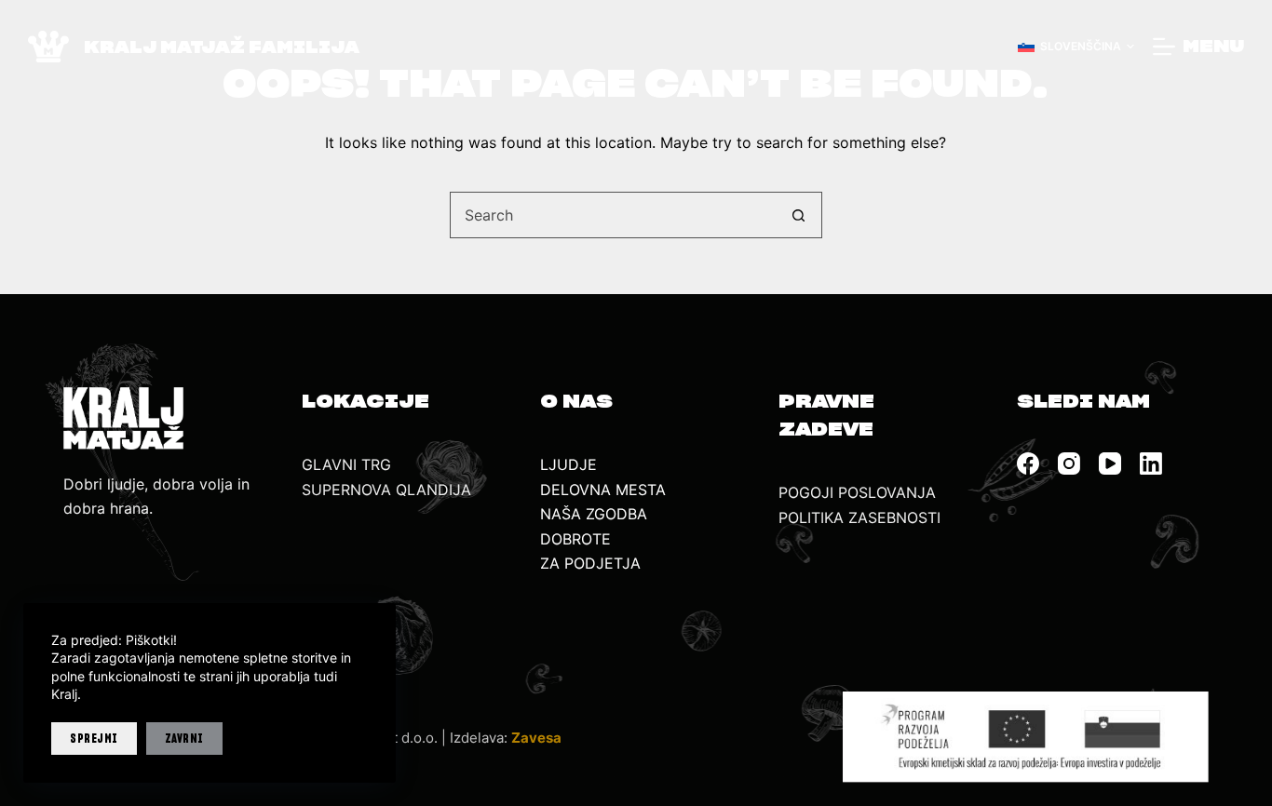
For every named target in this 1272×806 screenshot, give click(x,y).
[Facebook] (1028, 463)
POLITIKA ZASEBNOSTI (859, 517)
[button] (1076, 46)
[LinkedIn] (1151, 463)
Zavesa (536, 737)
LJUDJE (568, 464)
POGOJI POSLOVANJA (857, 492)
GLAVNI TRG (346, 464)
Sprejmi (94, 738)
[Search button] (799, 215)
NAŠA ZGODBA (593, 513)
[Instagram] (1069, 463)
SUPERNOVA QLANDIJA (386, 489)
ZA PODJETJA (590, 563)
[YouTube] (1110, 463)
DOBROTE (575, 539)
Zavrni (184, 738)
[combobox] (614, 215)
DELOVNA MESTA (603, 489)
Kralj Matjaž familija (221, 47)
